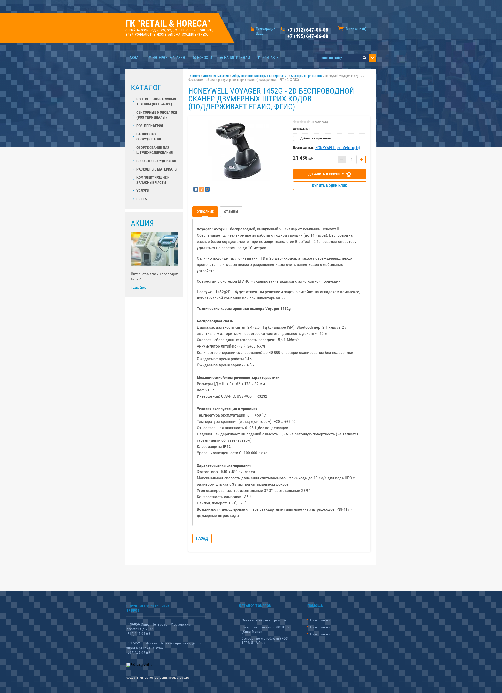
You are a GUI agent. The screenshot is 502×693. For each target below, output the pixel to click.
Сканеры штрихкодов (306, 76)
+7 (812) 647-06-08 (307, 30)
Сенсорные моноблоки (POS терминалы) (156, 115)
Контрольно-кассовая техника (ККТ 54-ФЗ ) (156, 101)
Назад (202, 538)
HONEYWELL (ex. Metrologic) (337, 147)
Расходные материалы (157, 169)
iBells (141, 199)
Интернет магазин (216, 76)
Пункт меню (320, 620)
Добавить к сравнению (315, 138)
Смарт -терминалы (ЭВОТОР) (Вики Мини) (265, 629)
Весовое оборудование (156, 161)
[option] (238, 150)
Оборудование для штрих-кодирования (154, 150)
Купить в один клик (329, 186)
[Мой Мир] (207, 189)
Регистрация (265, 29)
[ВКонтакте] (195, 189)
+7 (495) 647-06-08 (307, 36)
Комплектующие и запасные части (152, 180)
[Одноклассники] (201, 189)
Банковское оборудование (149, 136)
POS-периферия (149, 126)
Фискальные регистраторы (264, 620)
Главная (194, 76)
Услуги (142, 191)
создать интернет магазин (146, 677)
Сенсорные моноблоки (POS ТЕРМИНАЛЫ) (265, 640)
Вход (260, 33)
